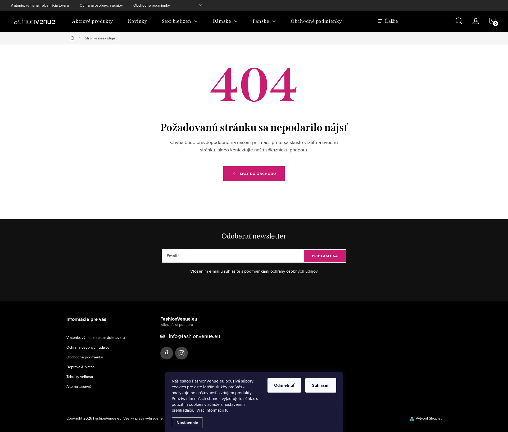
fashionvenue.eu (181, 353)
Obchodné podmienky (151, 5)
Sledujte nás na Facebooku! (166, 353)
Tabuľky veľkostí (79, 376)
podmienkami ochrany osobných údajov (281, 271)
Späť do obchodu (258, 173)
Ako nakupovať (78, 386)
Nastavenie (187, 423)
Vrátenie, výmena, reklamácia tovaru (40, 5)
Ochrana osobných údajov (101, 5)
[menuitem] (92, 21)
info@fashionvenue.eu (194, 336)
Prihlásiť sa (325, 255)
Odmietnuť (284, 385)
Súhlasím (321, 385)
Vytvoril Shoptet (429, 418)
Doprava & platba (80, 367)
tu (227, 410)
